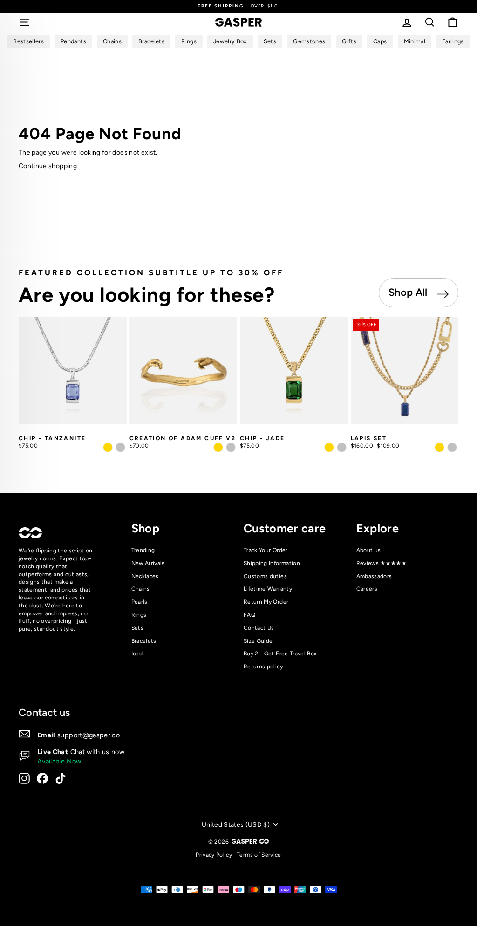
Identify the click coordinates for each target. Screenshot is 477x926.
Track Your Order (266, 550)
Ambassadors (374, 576)
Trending (143, 550)
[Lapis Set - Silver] (452, 447)
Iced (137, 653)
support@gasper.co (88, 735)
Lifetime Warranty (268, 589)
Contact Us (259, 628)
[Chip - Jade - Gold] (329, 447)
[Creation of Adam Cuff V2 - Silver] (230, 447)
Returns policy (263, 666)
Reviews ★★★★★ (381, 563)
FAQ (249, 615)
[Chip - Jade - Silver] (341, 447)
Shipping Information (272, 563)
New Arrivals (148, 563)
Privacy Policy (214, 854)
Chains (140, 589)
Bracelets (144, 641)
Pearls (139, 602)
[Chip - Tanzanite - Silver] (120, 447)
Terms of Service (259, 854)
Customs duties (265, 576)
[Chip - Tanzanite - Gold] (107, 447)
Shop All (409, 292)
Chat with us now (97, 752)
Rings (139, 615)
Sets (137, 628)
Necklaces (145, 576)
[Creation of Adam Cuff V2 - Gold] (218, 447)
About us (368, 550)
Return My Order (266, 602)
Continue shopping (48, 166)
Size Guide (258, 641)
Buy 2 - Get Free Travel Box (280, 653)
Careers (366, 589)
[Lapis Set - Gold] (439, 447)
